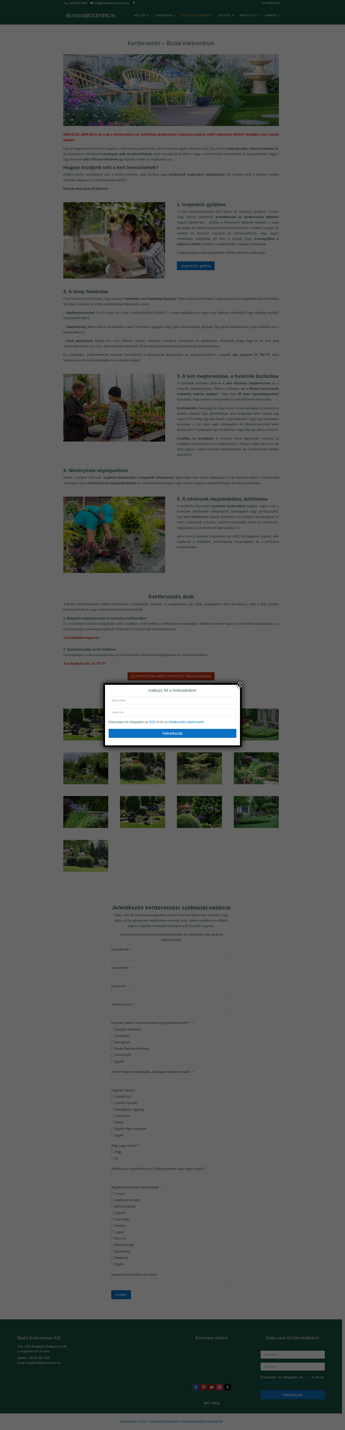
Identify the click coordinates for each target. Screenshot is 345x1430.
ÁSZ (152, 722)
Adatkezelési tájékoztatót (186, 722)
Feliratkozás (173, 733)
